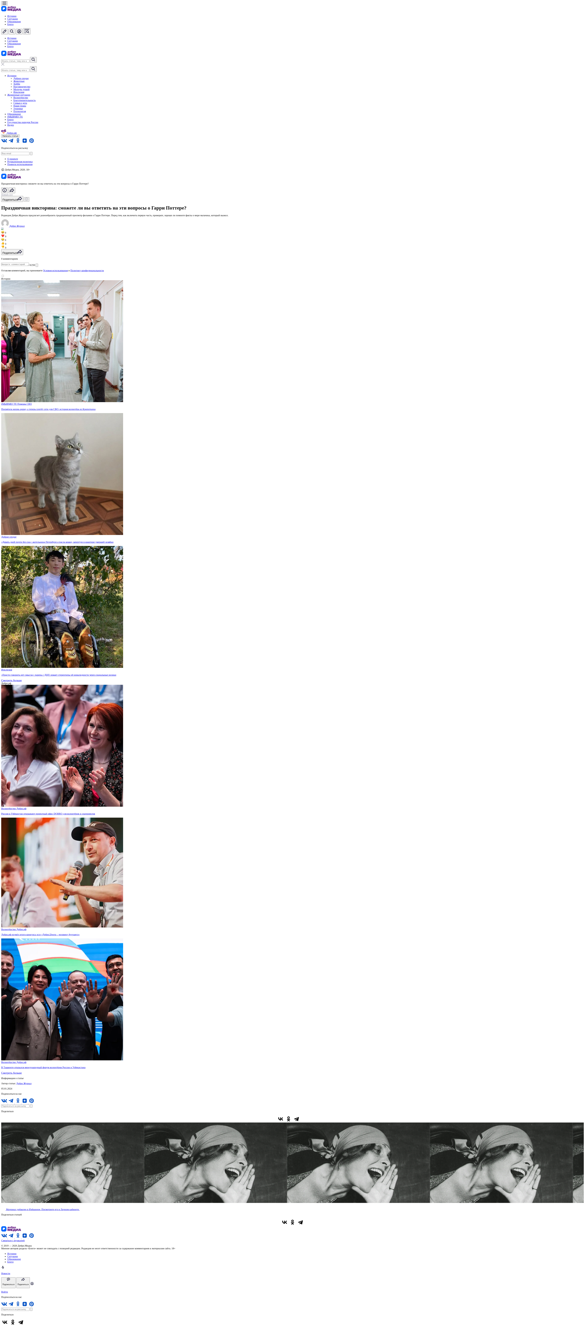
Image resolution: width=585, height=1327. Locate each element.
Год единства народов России (22, 122)
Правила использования (19, 164)
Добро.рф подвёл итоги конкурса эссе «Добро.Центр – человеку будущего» (40, 934)
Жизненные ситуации (18, 95)
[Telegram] (296, 1119)
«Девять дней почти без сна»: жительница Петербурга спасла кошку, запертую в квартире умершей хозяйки (57, 542)
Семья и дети (20, 103)
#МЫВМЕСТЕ (15, 116)
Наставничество (21, 86)
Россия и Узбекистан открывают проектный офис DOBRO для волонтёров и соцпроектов (48, 813)
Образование (14, 21)
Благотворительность (24, 100)
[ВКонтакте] (280, 1119)
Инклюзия (18, 92)
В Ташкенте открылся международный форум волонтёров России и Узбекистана (43, 1067)
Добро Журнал (24, 1083)
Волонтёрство (20, 97)
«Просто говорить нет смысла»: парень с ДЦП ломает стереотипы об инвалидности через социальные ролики (58, 675)
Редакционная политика (20, 161)
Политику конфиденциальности (87, 270)
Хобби (16, 84)
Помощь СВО (24, 404)
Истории (11, 16)
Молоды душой (21, 89)
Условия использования (55, 270)
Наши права (19, 106)
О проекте (12, 159)
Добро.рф (21, 808)
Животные (19, 81)
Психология (19, 111)
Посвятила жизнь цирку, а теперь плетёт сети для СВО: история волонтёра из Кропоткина (48, 409)
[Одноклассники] (288, 1119)
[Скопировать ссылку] (304, 1119)
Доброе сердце (21, 78)
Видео (10, 125)
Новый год (7, 194)
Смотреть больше (11, 680)
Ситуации (12, 19)
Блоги (10, 24)
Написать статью (10, 136)
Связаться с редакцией (13, 1240)
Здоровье (18, 108)
